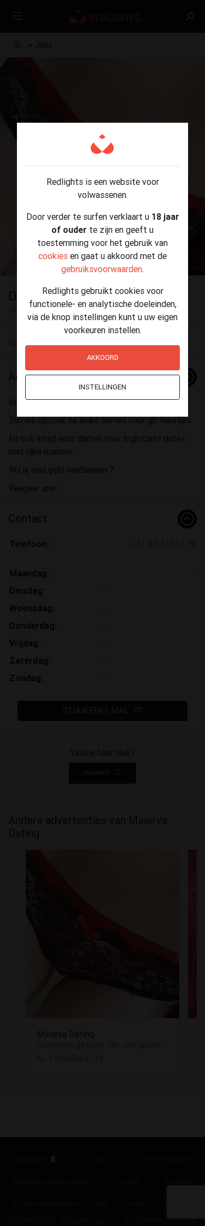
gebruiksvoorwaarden (101, 268)
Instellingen (102, 387)
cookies (53, 255)
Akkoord (103, 357)
